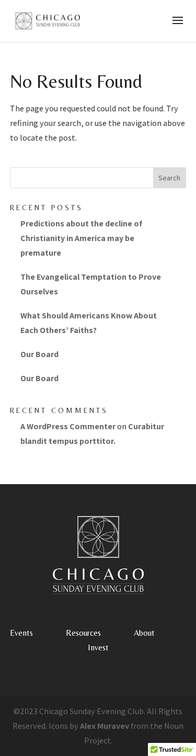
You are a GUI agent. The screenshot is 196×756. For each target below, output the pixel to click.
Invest (98, 647)
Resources (83, 633)
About (144, 633)
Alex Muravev (104, 725)
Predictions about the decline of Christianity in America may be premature (81, 238)
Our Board (39, 354)
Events (21, 633)
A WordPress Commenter (68, 426)
